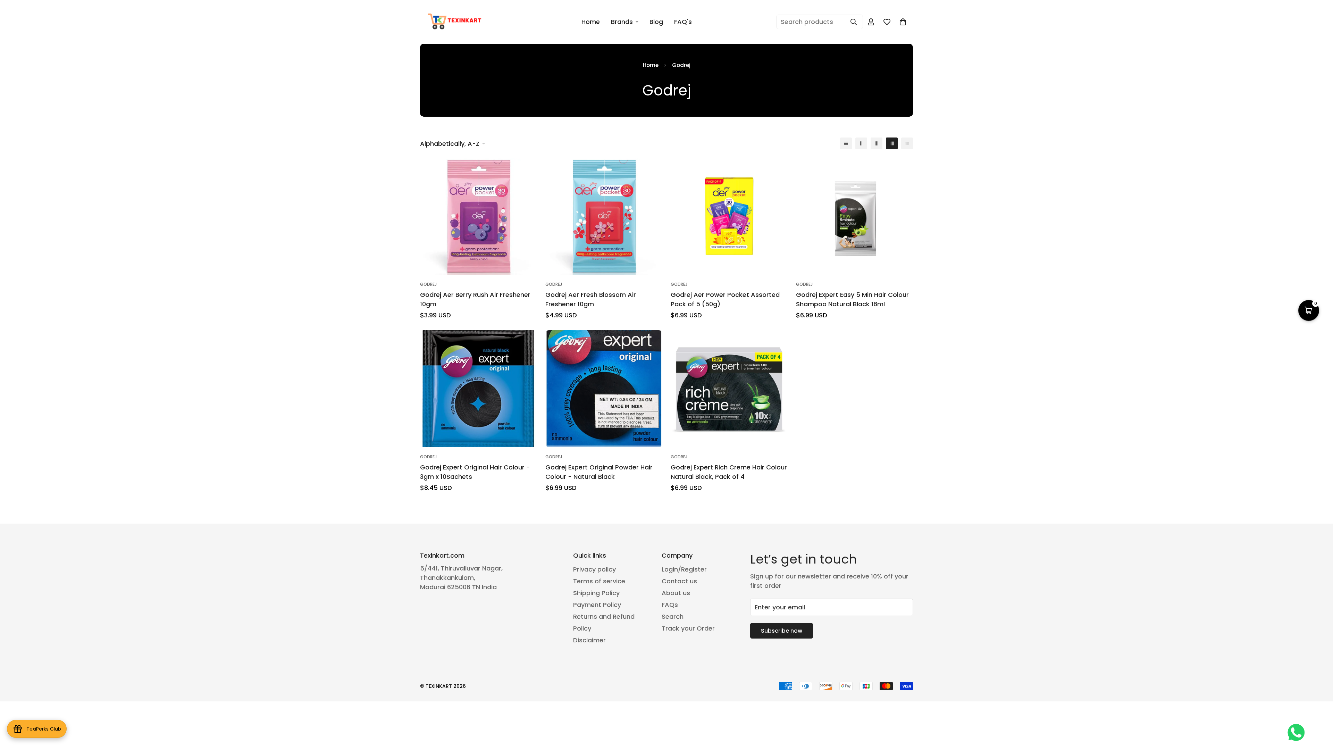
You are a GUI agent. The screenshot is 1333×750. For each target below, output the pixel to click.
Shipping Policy (596, 593)
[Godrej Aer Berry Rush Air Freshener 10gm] (478, 216)
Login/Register (684, 569)
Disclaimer (589, 640)
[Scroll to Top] (1319, 712)
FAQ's (683, 21)
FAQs (670, 604)
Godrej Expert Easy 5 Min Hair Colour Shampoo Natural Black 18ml (852, 299)
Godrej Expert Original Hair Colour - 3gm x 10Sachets (475, 472)
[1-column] (846, 143)
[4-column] (892, 143)
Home (590, 21)
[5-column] (907, 143)
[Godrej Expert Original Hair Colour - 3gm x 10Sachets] (478, 388)
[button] (1308, 310)
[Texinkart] (455, 22)
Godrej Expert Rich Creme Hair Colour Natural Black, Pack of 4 (729, 472)
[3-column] (876, 143)
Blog (656, 21)
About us (676, 593)
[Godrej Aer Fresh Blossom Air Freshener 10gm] (603, 216)
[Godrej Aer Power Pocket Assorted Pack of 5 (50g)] (729, 216)
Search (673, 616)
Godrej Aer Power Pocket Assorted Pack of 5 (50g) (725, 299)
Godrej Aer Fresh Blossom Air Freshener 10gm (590, 299)
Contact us (679, 581)
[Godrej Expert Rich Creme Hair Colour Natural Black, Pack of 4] (729, 388)
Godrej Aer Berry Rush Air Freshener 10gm (475, 299)
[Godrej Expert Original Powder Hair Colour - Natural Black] (603, 388)
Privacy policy (594, 569)
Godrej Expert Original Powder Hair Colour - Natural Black (599, 472)
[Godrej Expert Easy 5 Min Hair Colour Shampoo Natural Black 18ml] (854, 216)
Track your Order (688, 628)
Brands (622, 21)
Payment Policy (597, 604)
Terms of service (599, 581)
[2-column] (861, 143)
